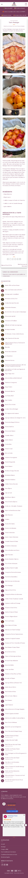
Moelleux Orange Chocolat (12, 470)
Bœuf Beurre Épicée (10, 497)
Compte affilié (4, 849)
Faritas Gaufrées (9, 426)
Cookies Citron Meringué (11, 409)
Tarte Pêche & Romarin (11, 563)
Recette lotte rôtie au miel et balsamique (15, 311)
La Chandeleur (9, 356)
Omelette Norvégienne (11, 457)
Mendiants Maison (10, 475)
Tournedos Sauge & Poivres (12, 422)
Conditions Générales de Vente (9, 854)
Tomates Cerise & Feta (11, 607)
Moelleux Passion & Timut (11, 735)
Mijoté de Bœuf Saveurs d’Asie (12, 510)
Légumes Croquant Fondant (12, 638)
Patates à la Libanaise (10, 528)
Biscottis (7, 347)
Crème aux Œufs (9, 669)
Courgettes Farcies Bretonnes (13, 572)
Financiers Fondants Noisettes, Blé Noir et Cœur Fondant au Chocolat (15, 365)
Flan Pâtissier (8, 700)
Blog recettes (14, 20)
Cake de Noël (8, 492)
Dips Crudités (8, 400)
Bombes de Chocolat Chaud (12, 757)
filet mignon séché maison (12, 413)
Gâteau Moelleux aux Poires (12, 550)
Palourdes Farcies (9, 360)
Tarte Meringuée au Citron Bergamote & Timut (15, 754)
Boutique (3, 846)
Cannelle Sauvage (17, 165)
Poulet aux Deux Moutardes (12, 771)
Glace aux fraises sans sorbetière (13, 289)
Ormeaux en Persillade (11, 320)
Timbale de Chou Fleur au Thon (13, 673)
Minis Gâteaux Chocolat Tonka (13, 744)
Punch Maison (8, 466)
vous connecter (13, 274)
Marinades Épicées (10, 391)
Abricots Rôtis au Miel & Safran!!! (13, 378)
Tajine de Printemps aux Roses (13, 656)
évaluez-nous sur (11, 811)
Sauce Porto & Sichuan (11, 722)
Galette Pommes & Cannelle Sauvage (14, 766)
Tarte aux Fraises (9, 621)
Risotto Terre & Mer (10, 404)
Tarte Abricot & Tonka (11, 625)
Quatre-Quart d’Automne (11, 537)
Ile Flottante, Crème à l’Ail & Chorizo (14, 334)
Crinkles (7, 519)
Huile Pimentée (9, 515)
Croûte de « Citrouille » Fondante (13, 506)
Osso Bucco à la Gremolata (12, 762)
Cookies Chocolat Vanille (11, 740)
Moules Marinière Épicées (11, 559)
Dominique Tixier (13, 815)
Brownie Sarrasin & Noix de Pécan (14, 779)
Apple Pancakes (9, 554)
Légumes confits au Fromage (12, 603)
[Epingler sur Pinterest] (18, 259)
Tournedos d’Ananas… (10, 307)
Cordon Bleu (8, 444)
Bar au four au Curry (10, 651)
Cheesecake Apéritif (10, 316)
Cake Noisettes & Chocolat (12, 338)
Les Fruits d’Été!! (9, 395)
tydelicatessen (20, 26)
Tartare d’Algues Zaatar (11, 616)
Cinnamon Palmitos (10, 479)
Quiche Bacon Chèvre (10, 687)
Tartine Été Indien (10, 523)
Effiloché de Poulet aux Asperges (13, 325)
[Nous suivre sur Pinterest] (7, 865)
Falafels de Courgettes (11, 382)
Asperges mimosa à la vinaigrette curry (15, 417)
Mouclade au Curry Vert (11, 298)
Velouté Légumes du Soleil (11, 713)
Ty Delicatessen (11, 803)
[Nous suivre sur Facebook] (2, 865)
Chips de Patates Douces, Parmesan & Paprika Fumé (15, 343)
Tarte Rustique (9, 585)
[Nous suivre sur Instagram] (5, 865)
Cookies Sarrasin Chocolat (12, 303)
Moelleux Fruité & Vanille (11, 568)
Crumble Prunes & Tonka (11, 541)
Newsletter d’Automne (11, 545)
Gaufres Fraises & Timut (11, 612)
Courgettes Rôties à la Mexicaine (13, 594)
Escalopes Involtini (10, 329)
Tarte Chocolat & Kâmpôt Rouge (13, 731)
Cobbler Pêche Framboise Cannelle (14, 598)
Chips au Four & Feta (6, 265)
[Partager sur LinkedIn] (20, 259)
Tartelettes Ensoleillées (11, 576)
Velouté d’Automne (10, 532)
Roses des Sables (9, 665)
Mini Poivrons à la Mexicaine (12, 581)
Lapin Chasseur (9, 704)
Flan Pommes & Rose (10, 691)
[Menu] (2, 4)
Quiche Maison (9, 440)
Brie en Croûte (9, 453)
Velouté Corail (8, 448)
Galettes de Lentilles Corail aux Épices (15, 718)
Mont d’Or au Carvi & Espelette (13, 726)
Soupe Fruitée (8, 387)
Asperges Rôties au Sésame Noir (13, 682)
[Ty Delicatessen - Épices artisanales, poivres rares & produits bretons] (14, 4)
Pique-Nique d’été (9, 373)
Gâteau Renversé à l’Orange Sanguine (15, 709)
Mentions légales (5, 857)
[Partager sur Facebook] (10, 259)
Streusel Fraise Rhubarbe (11, 660)
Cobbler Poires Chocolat (11, 484)
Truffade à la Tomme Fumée (12, 749)
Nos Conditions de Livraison (8, 852)
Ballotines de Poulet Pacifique (12, 629)
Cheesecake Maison (10, 431)
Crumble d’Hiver (9, 435)
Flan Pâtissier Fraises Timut (12, 647)
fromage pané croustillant (12, 294)
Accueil (3, 844)
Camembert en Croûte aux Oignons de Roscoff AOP (15, 370)
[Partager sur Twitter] (13, 259)
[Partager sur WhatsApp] (8, 259)
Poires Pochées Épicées (11, 501)
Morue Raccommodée (11, 351)
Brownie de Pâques (10, 678)
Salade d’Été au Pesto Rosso (12, 285)
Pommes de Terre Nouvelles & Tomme (15, 643)
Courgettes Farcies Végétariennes (14, 634)
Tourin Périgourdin (10, 462)
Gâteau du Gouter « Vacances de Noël (15, 775)
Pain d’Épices (8, 488)
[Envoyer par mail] (15, 259)
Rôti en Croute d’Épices (11, 696)
